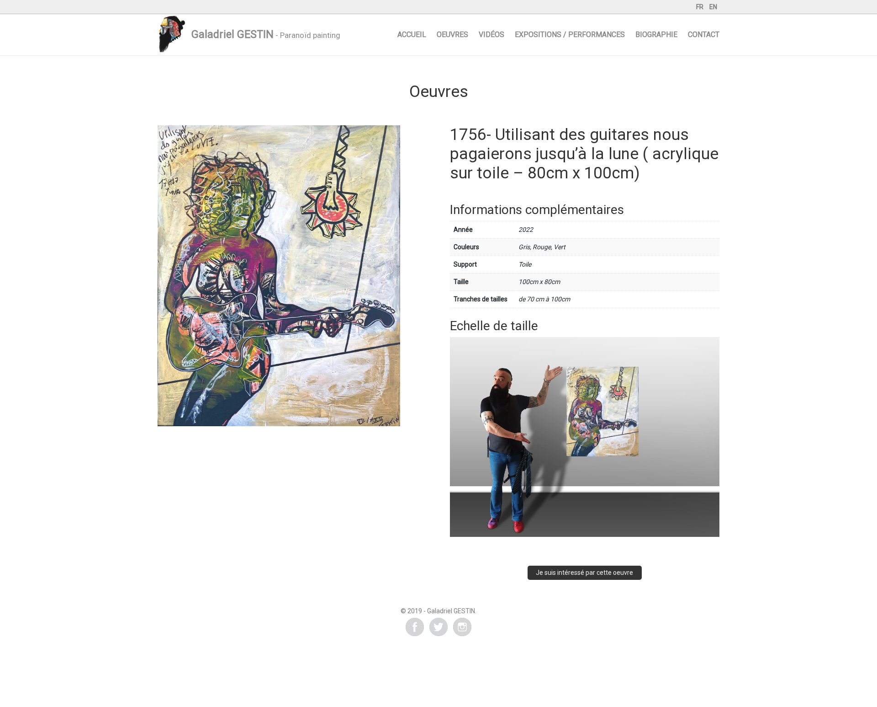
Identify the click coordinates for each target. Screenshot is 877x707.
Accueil (411, 34)
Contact (703, 34)
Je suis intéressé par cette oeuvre (584, 572)
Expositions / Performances (570, 34)
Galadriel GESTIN (232, 34)
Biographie (656, 34)
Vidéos (491, 34)
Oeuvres (452, 34)
